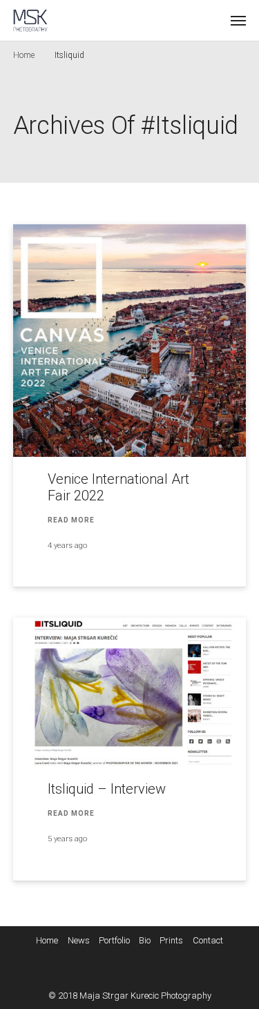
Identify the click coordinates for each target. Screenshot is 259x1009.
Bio (145, 940)
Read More (71, 520)
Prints (171, 940)
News (79, 940)
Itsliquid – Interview (107, 789)
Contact (208, 940)
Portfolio (114, 940)
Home (24, 55)
